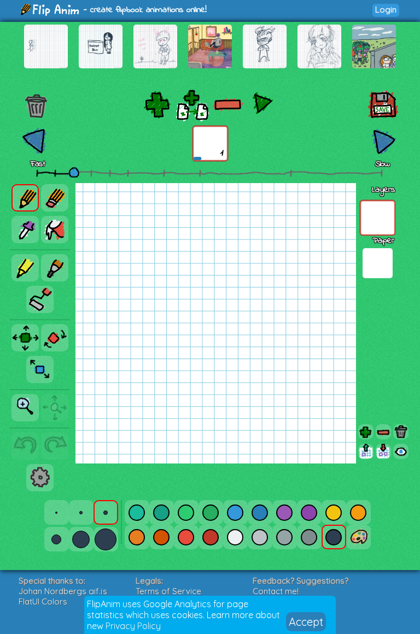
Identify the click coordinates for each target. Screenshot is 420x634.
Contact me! (276, 591)
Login (385, 9)
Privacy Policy (133, 625)
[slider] (73, 172)
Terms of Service (168, 591)
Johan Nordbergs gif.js (63, 591)
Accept (306, 622)
